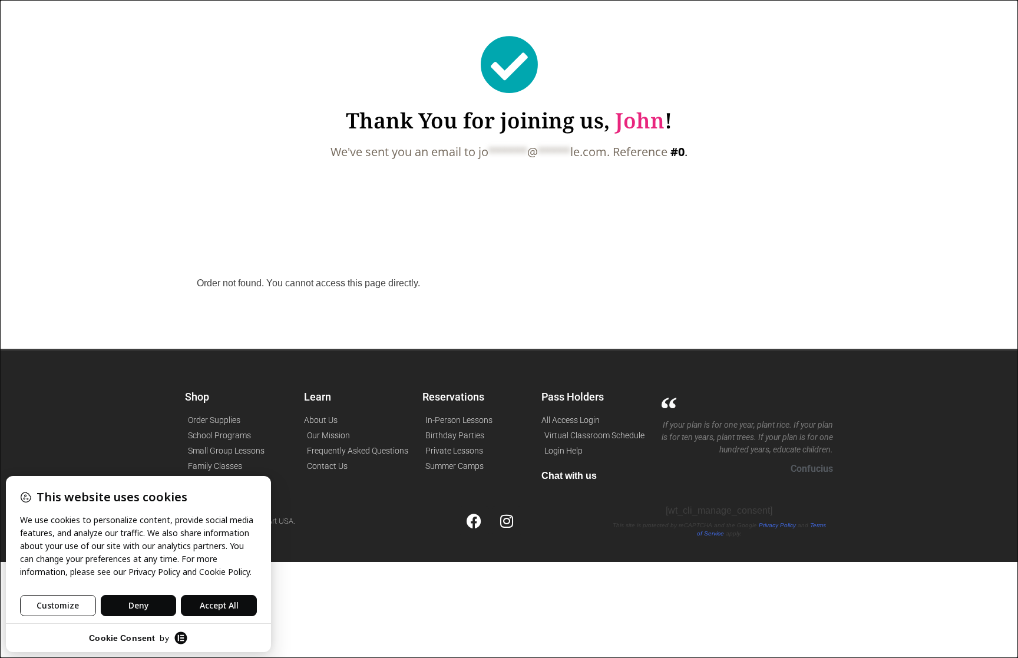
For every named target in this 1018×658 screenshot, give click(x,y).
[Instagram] (506, 520)
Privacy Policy (777, 525)
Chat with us (569, 476)
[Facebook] (474, 520)
